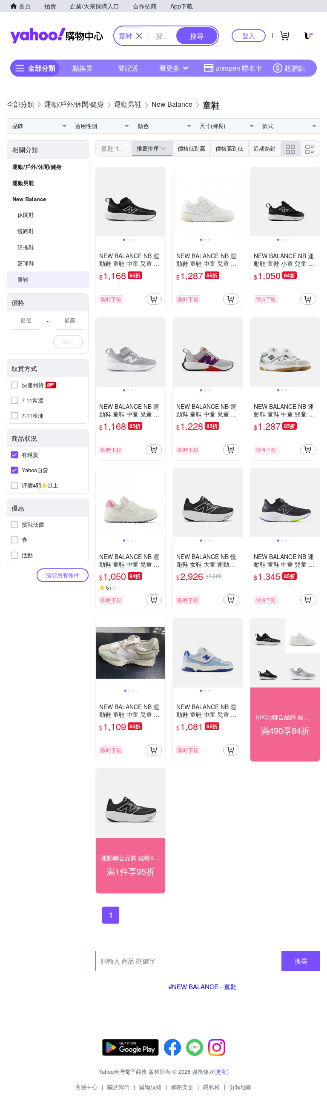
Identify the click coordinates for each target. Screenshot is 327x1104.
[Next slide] (159, 202)
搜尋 (301, 960)
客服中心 (86, 1087)
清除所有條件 (62, 575)
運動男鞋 (23, 183)
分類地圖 (240, 1087)
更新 (221, 1071)
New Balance (29, 199)
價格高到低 (229, 148)
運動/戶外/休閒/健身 (37, 167)
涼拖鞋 (25, 247)
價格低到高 (191, 148)
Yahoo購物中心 (56, 36)
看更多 (169, 68)
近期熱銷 (264, 148)
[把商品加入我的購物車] (154, 299)
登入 (248, 35)
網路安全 (182, 1087)
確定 (68, 341)
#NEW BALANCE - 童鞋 (203, 986)
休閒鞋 (25, 215)
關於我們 (118, 1087)
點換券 (82, 68)
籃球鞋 (25, 263)
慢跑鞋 (25, 231)
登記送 (128, 68)
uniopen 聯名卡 (238, 68)
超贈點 (294, 68)
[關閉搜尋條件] (139, 36)
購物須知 (150, 1087)
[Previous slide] (101, 202)
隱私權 (211, 1087)
